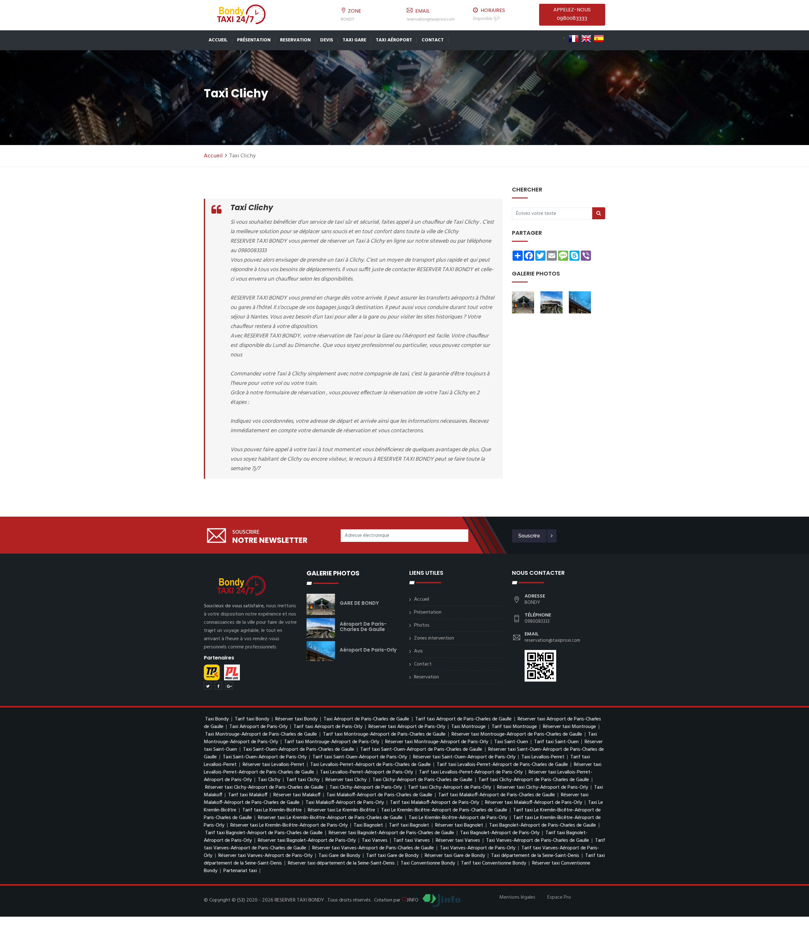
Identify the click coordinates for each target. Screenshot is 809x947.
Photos (421, 625)
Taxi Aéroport (394, 40)
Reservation (295, 40)
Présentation (254, 40)
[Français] (574, 38)
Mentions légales (517, 897)
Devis (326, 40)
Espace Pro (559, 897)
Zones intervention (434, 638)
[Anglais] (586, 38)
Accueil (218, 40)
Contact (433, 40)
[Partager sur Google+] (229, 685)
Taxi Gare (354, 40)
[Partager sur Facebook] (218, 685)
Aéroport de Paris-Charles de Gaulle (363, 627)
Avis (418, 651)
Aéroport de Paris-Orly (368, 650)
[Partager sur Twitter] (207, 685)
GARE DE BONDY (359, 603)
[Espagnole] (599, 38)
